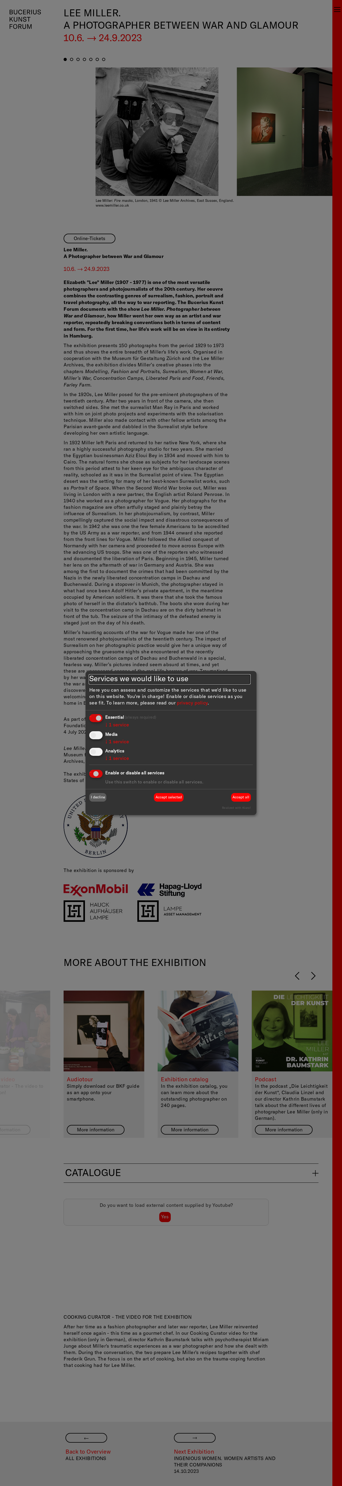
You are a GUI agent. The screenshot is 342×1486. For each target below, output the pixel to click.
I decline (98, 797)
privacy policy (192, 703)
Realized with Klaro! (236, 807)
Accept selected (169, 797)
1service (117, 725)
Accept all (240, 797)
